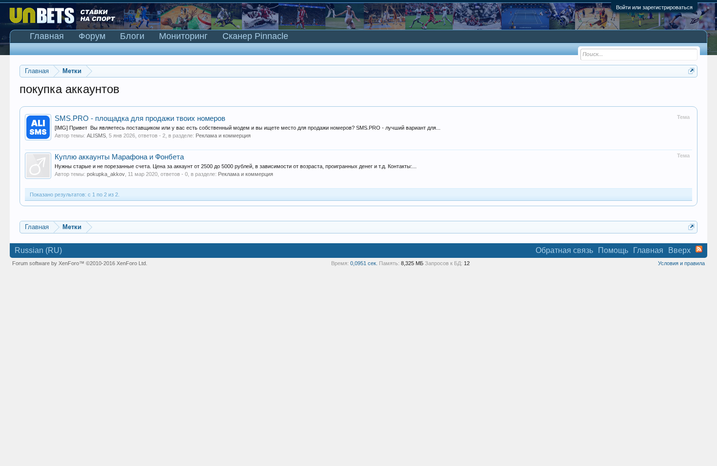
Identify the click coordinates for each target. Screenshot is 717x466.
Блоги (132, 36)
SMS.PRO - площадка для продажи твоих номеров (140, 118)
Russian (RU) (38, 250)
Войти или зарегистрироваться (654, 7)
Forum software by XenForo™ (79, 263)
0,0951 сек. (364, 263)
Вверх (679, 250)
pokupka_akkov (106, 174)
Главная (47, 36)
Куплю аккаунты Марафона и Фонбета (119, 157)
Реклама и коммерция (223, 135)
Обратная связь (564, 250)
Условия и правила (681, 263)
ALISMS (96, 135)
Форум (92, 36)
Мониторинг (183, 36)
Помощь (613, 250)
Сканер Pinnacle (255, 36)
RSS (699, 249)
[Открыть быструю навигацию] (691, 71)
